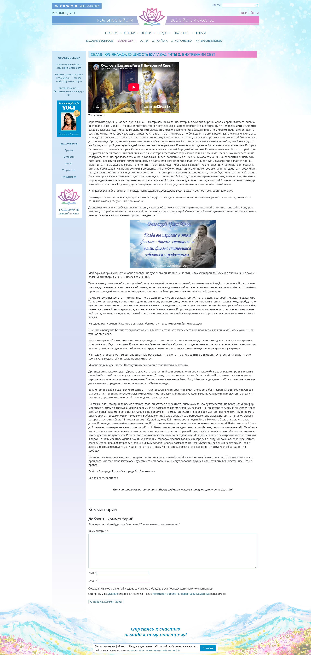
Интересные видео (209, 40)
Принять (208, 648)
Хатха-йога (159, 40)
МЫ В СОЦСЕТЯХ (89, 5)
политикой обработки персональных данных (181, 594)
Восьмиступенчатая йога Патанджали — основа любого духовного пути (69, 78)
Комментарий (98, 531)
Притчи (69, 150)
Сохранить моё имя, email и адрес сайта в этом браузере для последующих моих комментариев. (152, 588)
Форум (200, 33)
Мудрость (68, 156)
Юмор (68, 163)
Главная (111, 33)
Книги (146, 33)
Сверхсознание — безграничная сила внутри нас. (69, 91)
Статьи (129, 33)
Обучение (181, 33)
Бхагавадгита (126, 40)
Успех (144, 40)
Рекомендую (63, 13)
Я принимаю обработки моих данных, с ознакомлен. (158, 594)
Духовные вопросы (100, 40)
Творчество (68, 170)
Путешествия (69, 176)
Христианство (181, 40)
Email (92, 581)
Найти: (216, 5)
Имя (92, 573)
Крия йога (250, 13)
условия (113, 594)
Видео (162, 33)
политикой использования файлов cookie (153, 650)
